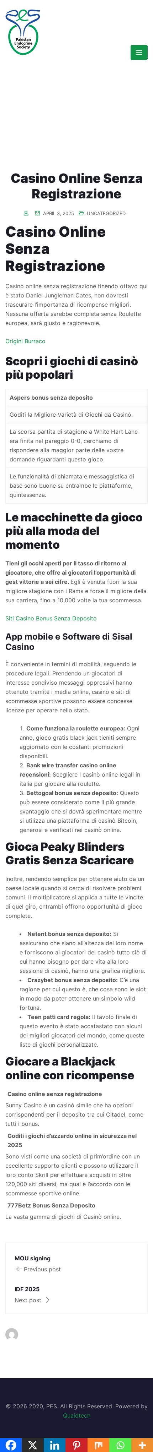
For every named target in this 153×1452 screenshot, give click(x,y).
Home (13, 96)
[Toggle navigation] (139, 52)
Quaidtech (76, 1415)
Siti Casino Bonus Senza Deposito (51, 618)
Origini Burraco (25, 341)
